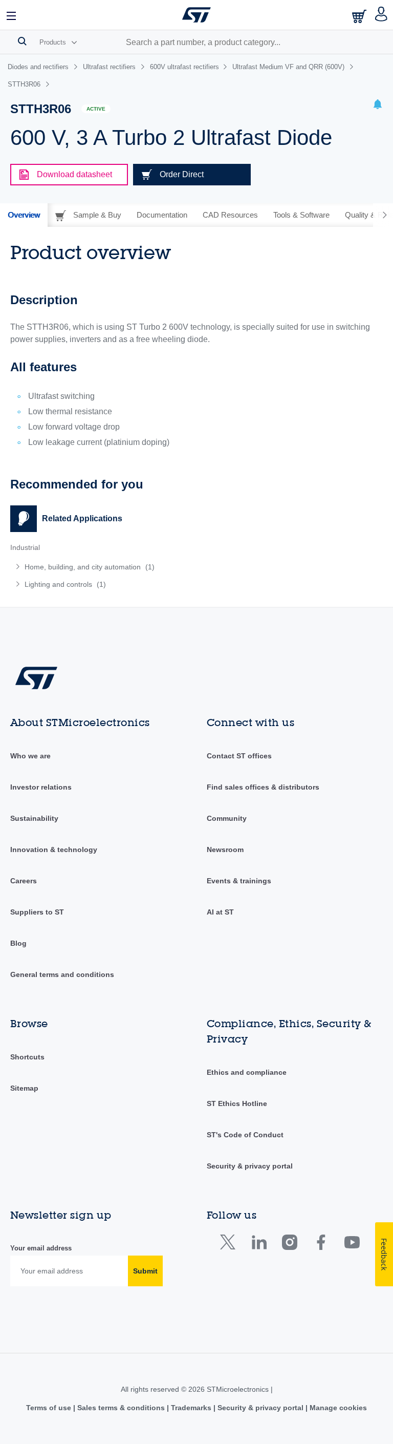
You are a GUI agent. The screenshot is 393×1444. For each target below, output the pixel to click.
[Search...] (22, 41)
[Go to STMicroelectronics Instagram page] (289, 1244)
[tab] (24, 215)
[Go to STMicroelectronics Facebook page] (321, 1244)
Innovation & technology (53, 849)
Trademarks (191, 1408)
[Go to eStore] (360, 16)
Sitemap (24, 1088)
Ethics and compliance (247, 1072)
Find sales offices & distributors (263, 787)
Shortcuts (27, 1057)
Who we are (30, 756)
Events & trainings (239, 881)
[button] (11, 15)
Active (95, 109)
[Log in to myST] (381, 15)
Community (227, 818)
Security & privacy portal (250, 1166)
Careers (23, 881)
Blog (18, 943)
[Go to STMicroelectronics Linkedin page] (259, 1244)
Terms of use (49, 1408)
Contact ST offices (239, 756)
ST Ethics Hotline (237, 1103)
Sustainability (34, 818)
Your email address (41, 1248)
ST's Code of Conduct (245, 1135)
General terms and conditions (62, 974)
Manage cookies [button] (337, 1408)
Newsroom (225, 849)
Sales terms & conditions (121, 1408)
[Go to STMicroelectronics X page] (230, 1244)
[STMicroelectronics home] (196, 15)
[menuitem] (85, 567)
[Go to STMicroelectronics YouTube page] (352, 1244)
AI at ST (220, 912)
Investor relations (41, 787)
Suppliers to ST (37, 912)
